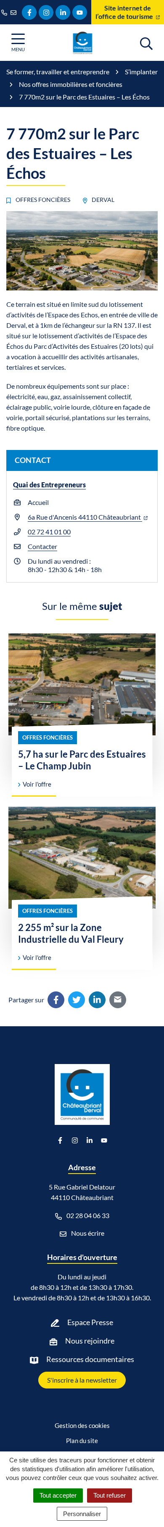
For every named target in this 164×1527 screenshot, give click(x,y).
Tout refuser (109, 1495)
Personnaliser (82, 1513)
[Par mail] (117, 999)
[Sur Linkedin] (97, 999)
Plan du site (82, 1440)
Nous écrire (87, 1233)
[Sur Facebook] (56, 999)
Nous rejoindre (89, 1340)
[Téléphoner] (6, 12)
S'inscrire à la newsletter (82, 1380)
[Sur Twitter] (76, 999)
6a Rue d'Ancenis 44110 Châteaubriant (85, 517)
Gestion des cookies (82, 1425)
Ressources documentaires (90, 1359)
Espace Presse (90, 1322)
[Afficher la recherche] (146, 42)
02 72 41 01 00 (49, 532)
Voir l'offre (36, 784)
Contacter (42, 546)
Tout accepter (58, 1495)
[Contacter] (15, 12)
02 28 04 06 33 (87, 1215)
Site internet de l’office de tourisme (124, 12)
